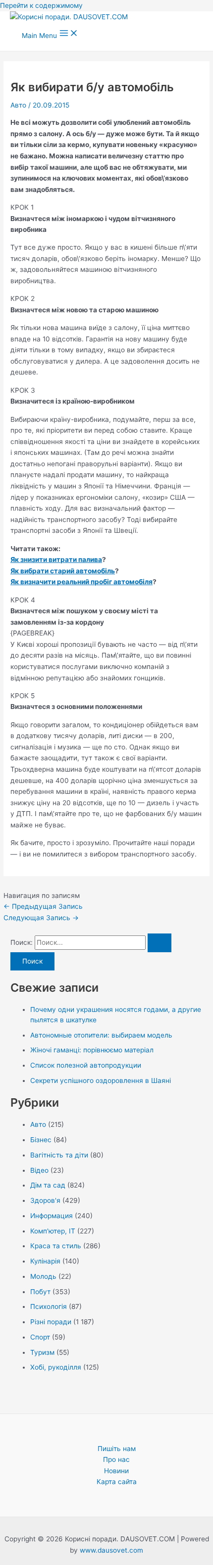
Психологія (48, 1306)
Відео (39, 1170)
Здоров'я (45, 1200)
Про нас (116, 1459)
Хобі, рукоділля (55, 1367)
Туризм (42, 1352)
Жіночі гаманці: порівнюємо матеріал (92, 1050)
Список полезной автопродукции (85, 1065)
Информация (51, 1216)
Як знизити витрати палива (56, 559)
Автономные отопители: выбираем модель (101, 1035)
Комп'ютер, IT (52, 1231)
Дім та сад (47, 1185)
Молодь (43, 1276)
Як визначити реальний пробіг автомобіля (81, 582)
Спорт (40, 1337)
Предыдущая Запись (43, 906)
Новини (116, 1471)
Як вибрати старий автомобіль (62, 571)
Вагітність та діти (59, 1155)
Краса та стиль (55, 1246)
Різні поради (50, 1322)
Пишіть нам (117, 1449)
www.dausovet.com (111, 1550)
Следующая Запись (41, 918)
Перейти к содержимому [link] (41, 5)
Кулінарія (45, 1261)
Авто (18, 105)
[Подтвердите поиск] (159, 942)
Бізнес (41, 1140)
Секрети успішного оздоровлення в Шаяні (100, 1080)
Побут (40, 1292)
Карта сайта (117, 1482)
